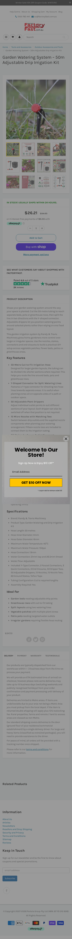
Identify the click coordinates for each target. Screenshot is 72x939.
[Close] (66, 439)
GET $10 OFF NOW (36, 482)
